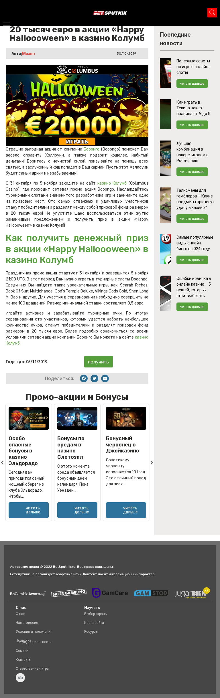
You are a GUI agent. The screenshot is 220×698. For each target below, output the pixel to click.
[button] (84, 378)
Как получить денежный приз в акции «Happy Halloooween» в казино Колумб (77, 248)
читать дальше (192, 84)
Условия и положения (34, 632)
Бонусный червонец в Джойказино (122, 444)
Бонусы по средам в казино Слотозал (71, 447)
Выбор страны (95, 614)
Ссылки (22, 651)
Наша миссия (27, 623)
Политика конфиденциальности (34, 641)
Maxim (28, 53)
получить (98, 362)
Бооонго (92, 149)
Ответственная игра (32, 669)
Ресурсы (91, 632)
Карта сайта (94, 623)
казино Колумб (112, 183)
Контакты (23, 660)
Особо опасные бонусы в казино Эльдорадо (23, 450)
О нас (20, 614)
